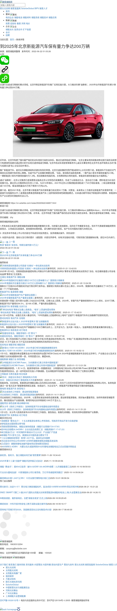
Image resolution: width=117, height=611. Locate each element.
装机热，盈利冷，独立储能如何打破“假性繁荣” (20, 455)
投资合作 (18, 29)
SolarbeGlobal (27, 8)
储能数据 (4, 359)
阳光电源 (23, 373)
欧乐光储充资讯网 (14, 581)
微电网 (3, 388)
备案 (19, 23)
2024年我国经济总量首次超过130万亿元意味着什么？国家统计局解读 (31, 283)
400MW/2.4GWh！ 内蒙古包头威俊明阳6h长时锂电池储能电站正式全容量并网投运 (39, 446)
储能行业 (13, 359)
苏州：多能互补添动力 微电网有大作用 (17, 379)
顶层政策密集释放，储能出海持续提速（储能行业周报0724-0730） (31, 426)
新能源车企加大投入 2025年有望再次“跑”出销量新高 (23, 324)
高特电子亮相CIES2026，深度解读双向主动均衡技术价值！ (26, 509)
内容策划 (38, 564)
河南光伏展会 (12, 590)
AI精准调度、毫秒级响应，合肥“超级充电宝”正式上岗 (23, 498)
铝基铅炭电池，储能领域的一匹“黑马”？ (17, 335)
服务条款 (21, 564)
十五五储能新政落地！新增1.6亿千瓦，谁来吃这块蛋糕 (25, 437)
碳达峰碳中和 (23, 403)
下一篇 (11, 252)
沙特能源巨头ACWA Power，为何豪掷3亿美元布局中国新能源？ (28, 365)
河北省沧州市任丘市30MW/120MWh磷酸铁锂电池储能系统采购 (29, 440)
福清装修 (10, 575)
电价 (28, 23)
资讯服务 (30, 564)
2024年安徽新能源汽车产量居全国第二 (17, 297)
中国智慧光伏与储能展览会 (18, 587)
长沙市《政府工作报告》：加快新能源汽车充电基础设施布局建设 (28, 409)
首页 (8, 11)
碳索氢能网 (16, 8)
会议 (8, 32)
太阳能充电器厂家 (14, 573)
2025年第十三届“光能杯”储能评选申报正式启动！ (22, 460)
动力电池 (23, 329)
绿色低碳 (13, 403)
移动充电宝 (5, 318)
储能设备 (21, 277)
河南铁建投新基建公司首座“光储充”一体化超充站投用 (23, 268)
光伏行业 (23, 306)
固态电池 (15, 329)
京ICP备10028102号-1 (10, 600)
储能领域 (13, 344)
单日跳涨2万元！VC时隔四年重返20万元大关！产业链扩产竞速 (29, 432)
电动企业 (10, 17)
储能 (21, 291)
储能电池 (18, 17)
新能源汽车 (12, 277)
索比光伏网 (5, 8)
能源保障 (15, 291)
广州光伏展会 (12, 593)
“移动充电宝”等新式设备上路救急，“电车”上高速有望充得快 (26, 312)
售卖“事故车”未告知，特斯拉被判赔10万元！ (20, 244)
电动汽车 (15, 318)
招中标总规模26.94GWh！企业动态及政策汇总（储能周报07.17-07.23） (33, 429)
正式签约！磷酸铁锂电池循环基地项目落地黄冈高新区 (25, 443)
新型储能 (15, 306)
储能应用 (53, 17)
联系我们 (13, 564)
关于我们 (4, 564)
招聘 (8, 35)
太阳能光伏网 (12, 570)
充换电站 (15, 415)
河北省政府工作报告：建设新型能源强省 (18, 394)
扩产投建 (27, 29)
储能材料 (27, 17)
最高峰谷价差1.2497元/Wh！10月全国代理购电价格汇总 (25, 478)
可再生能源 (14, 373)
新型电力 (21, 388)
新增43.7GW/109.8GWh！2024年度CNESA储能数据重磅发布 (27, 350)
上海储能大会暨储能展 (16, 596)
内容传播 (47, 564)
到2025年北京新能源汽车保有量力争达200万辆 (21, 255)
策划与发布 (69, 564)
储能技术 (44, 17)
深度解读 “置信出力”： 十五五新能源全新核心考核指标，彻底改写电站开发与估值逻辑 (39, 420)
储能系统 (35, 17)
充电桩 (22, 318)
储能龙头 (10, 29)
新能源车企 (5, 329)
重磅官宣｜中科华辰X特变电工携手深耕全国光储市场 (23, 503)
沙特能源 (4, 373)
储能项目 (4, 403)
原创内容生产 (57, 564)
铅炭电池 (4, 344)
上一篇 (11, 241)
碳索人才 (44, 8)
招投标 (13, 23)
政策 (8, 23)
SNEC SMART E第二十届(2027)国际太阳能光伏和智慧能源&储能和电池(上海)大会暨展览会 (40, 492)
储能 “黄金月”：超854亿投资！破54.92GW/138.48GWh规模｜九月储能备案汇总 (35, 466)
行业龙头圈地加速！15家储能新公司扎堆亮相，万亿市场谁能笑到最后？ (32, 472)
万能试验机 (11, 578)
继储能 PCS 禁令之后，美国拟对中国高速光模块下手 (24, 435)
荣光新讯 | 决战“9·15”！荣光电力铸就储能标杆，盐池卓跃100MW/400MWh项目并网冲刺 (39, 486)
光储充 (3, 277)
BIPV (37, 8)
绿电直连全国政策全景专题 (13, 423)
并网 (23, 23)
